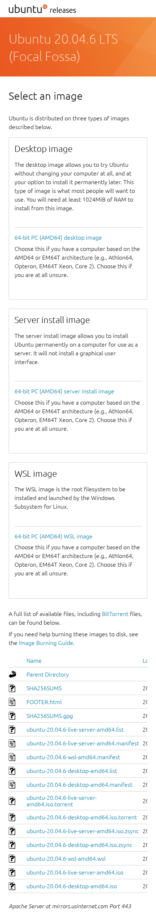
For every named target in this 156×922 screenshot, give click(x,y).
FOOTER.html (44, 702)
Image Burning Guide (46, 643)
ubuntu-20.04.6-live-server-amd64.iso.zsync (82, 831)
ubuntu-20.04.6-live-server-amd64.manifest (82, 743)
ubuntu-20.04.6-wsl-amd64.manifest (73, 757)
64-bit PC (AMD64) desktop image (58, 237)
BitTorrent (115, 614)
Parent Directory (47, 674)
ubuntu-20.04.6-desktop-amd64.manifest (79, 784)
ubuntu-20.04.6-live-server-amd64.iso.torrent (61, 800)
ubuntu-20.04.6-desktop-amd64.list (71, 771)
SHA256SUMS (44, 688)
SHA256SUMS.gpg (49, 715)
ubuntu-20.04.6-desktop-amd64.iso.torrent (81, 817)
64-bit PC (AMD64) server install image (64, 391)
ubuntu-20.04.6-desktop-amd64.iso (71, 886)
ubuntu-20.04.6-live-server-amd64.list (75, 729)
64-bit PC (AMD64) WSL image (54, 536)
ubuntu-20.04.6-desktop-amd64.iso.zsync (79, 845)
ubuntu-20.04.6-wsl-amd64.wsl (66, 858)
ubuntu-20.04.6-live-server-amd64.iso (74, 872)
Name (34, 660)
